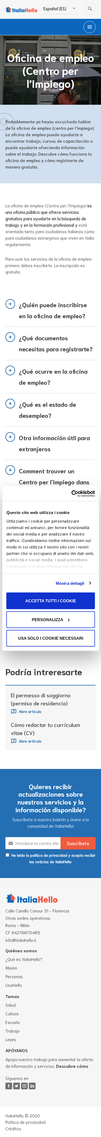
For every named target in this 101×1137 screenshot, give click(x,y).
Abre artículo (30, 711)
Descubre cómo (72, 1066)
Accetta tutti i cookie (50, 601)
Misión (11, 967)
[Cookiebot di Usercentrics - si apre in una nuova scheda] (72, 493)
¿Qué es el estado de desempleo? (47, 409)
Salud (10, 1004)
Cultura (12, 1013)
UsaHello (13, 985)
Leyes (10, 1039)
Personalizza (47, 619)
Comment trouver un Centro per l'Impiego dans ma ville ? (54, 482)
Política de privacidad (25, 1122)
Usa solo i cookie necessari (50, 638)
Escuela (12, 1022)
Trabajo (12, 1030)
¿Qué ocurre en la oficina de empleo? (53, 376)
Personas (14, 976)
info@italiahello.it (20, 940)
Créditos (13, 1128)
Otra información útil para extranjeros (54, 443)
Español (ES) (54, 8)
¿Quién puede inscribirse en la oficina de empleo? (53, 310)
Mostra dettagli (70, 583)
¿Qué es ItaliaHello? (23, 959)
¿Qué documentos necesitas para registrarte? (56, 343)
